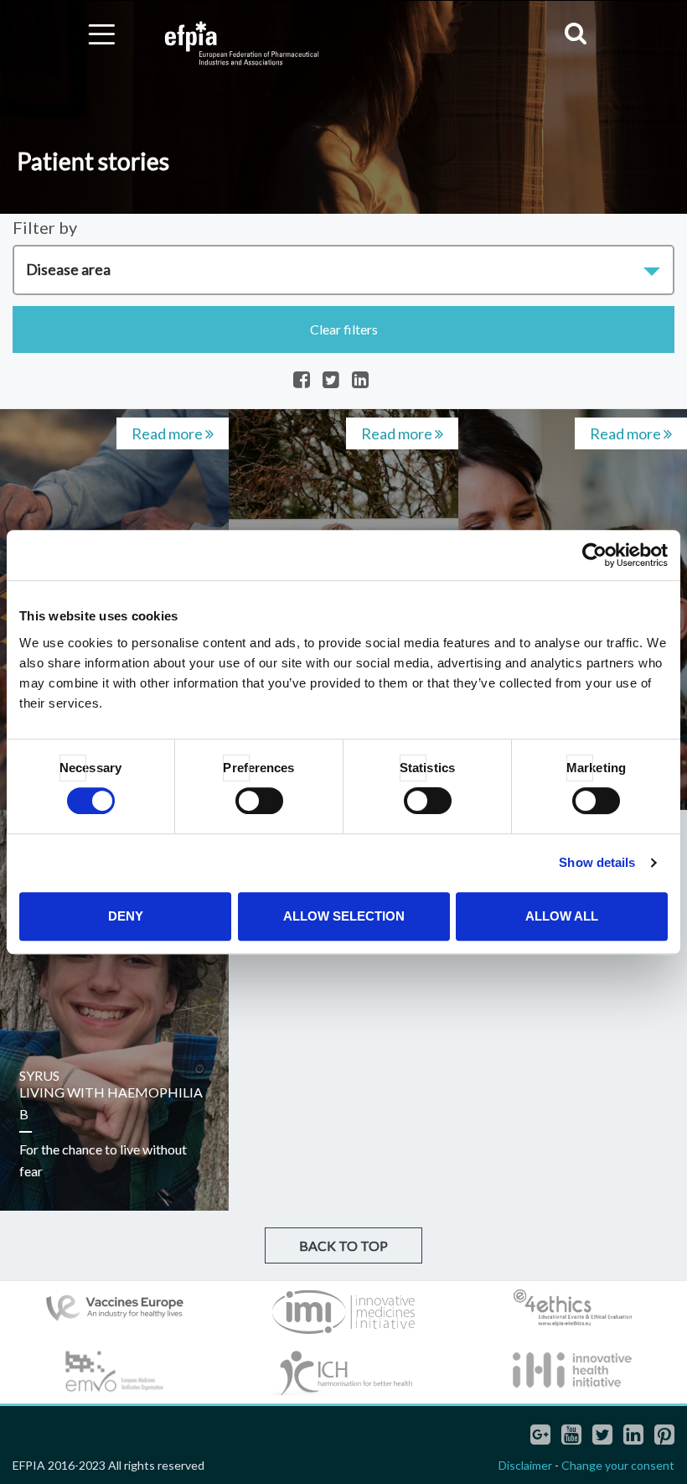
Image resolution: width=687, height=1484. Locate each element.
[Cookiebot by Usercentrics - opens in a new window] (594, 555)
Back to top (343, 1245)
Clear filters (344, 329)
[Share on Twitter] (331, 381)
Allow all (561, 916)
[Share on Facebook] (301, 381)
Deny (125, 916)
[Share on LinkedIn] (360, 381)
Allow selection (344, 916)
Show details (597, 862)
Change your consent (617, 1465)
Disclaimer (525, 1465)
